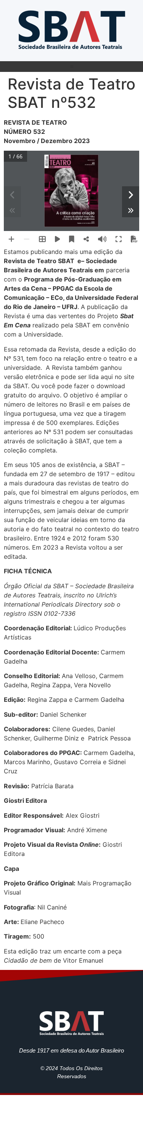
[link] (71, 29)
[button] (71, 66)
